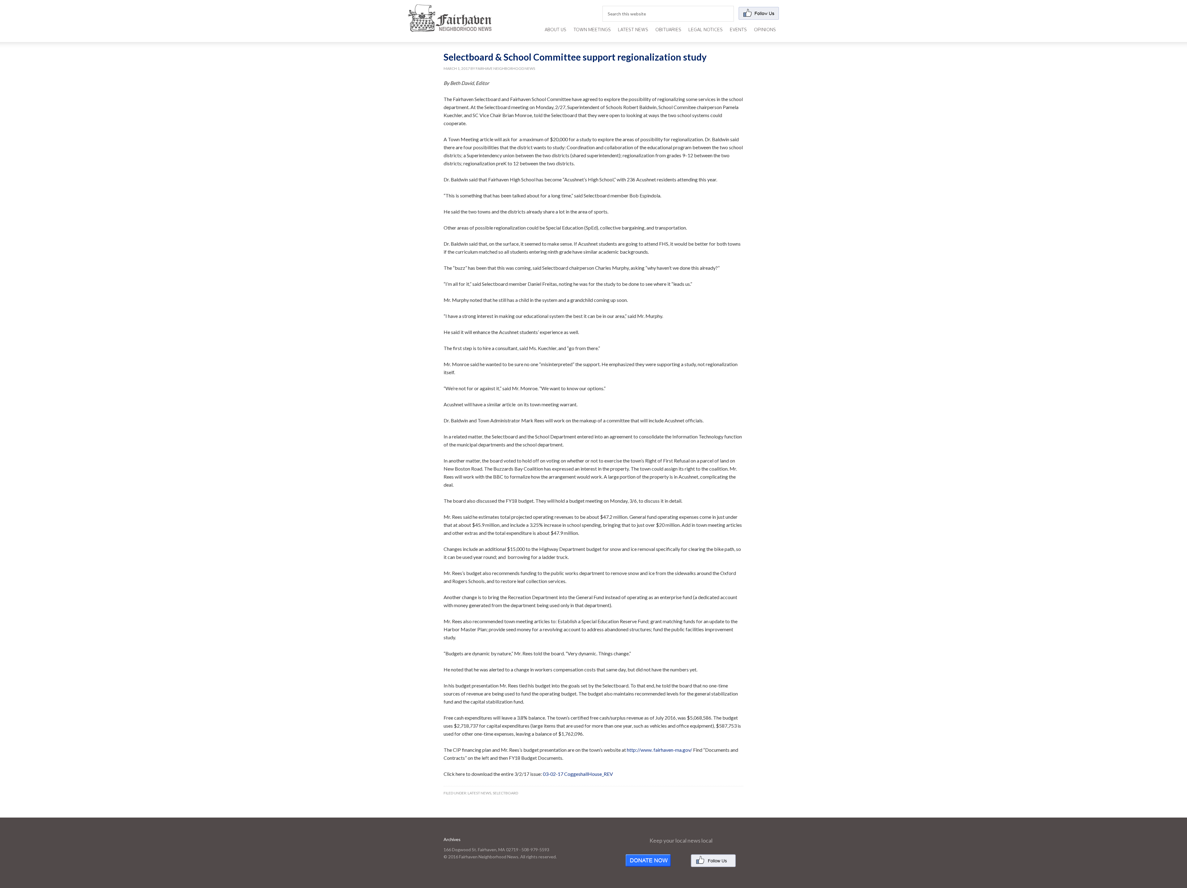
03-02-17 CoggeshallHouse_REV (578, 774)
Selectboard (505, 793)
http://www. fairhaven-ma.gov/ (659, 750)
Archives (452, 839)
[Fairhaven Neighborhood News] (449, 27)
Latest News (479, 793)
